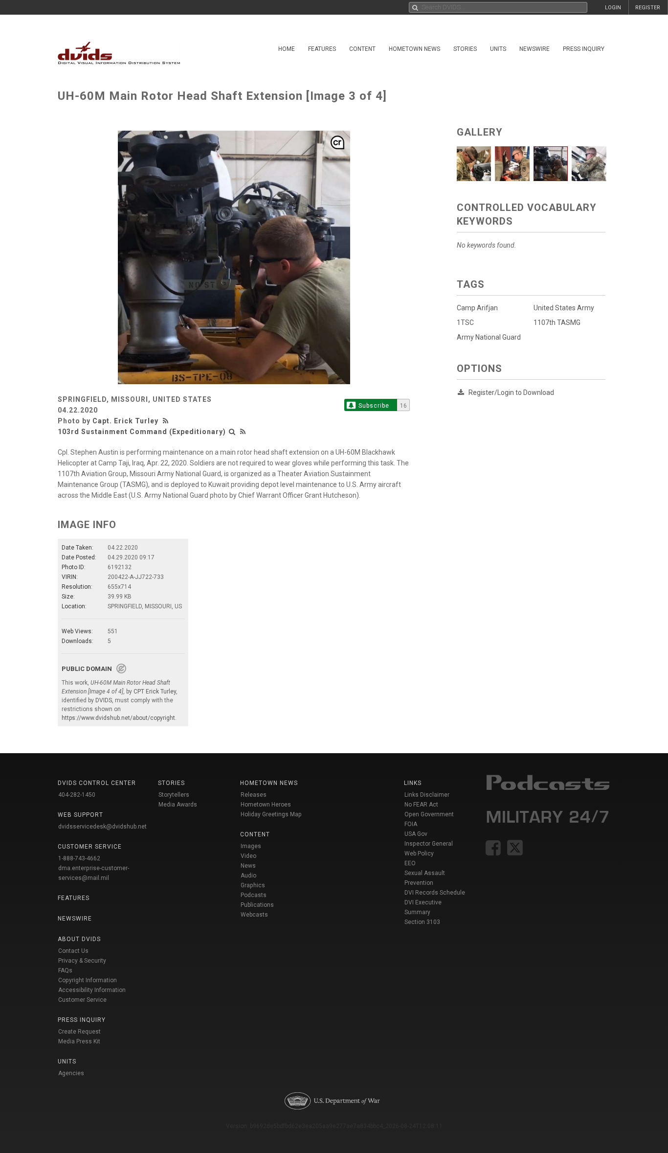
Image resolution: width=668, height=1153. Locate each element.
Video (248, 856)
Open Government (429, 814)
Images (251, 846)
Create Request (79, 1031)
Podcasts (254, 895)
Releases (254, 794)
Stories (465, 49)
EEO (410, 863)
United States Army (564, 308)
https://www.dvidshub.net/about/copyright (118, 718)
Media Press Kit (79, 1041)
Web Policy (419, 853)
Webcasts (254, 914)
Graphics (253, 885)
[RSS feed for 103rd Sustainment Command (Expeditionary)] (243, 432)
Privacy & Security (82, 960)
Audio (248, 875)
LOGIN (613, 7)
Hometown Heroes (266, 804)
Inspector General (428, 843)
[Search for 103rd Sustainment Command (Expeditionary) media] (232, 432)
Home (286, 49)
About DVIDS (79, 939)
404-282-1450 (76, 794)
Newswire (534, 49)
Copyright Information (87, 980)
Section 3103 (422, 922)
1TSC (465, 322)
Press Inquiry (583, 49)
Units (498, 49)
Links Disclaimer (426, 794)
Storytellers (173, 794)
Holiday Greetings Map (271, 814)
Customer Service (82, 999)
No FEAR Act (421, 804)
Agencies (71, 1073)
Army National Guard (489, 337)
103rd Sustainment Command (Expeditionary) (142, 432)
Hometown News (414, 49)
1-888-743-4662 (79, 858)
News (248, 865)
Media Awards (177, 804)
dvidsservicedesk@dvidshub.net (102, 826)
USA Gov (415, 833)
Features (322, 49)
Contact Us (73, 950)
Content (362, 49)
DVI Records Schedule (434, 892)
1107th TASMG (557, 322)
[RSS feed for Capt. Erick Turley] (166, 421)
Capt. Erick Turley (125, 421)
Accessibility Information (92, 990)
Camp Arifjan (477, 308)
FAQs (65, 970)
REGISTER (647, 7)
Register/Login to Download (511, 392)
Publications (257, 904)
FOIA (410, 824)
